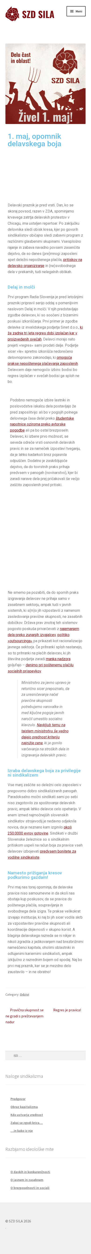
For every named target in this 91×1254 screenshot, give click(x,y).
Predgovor (17, 1099)
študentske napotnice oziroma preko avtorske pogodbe (42, 424)
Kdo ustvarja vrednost (26, 1115)
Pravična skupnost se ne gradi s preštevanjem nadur (24, 1015)
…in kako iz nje (21, 1131)
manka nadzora (58, 659)
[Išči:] (45, 1055)
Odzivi (24, 994)
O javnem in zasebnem (26, 1180)
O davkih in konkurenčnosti (30, 1172)
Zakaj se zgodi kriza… (26, 1123)
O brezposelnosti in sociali (29, 1188)
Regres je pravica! (67, 1009)
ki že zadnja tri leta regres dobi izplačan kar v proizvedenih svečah (45, 333)
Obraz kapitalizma (24, 1107)
